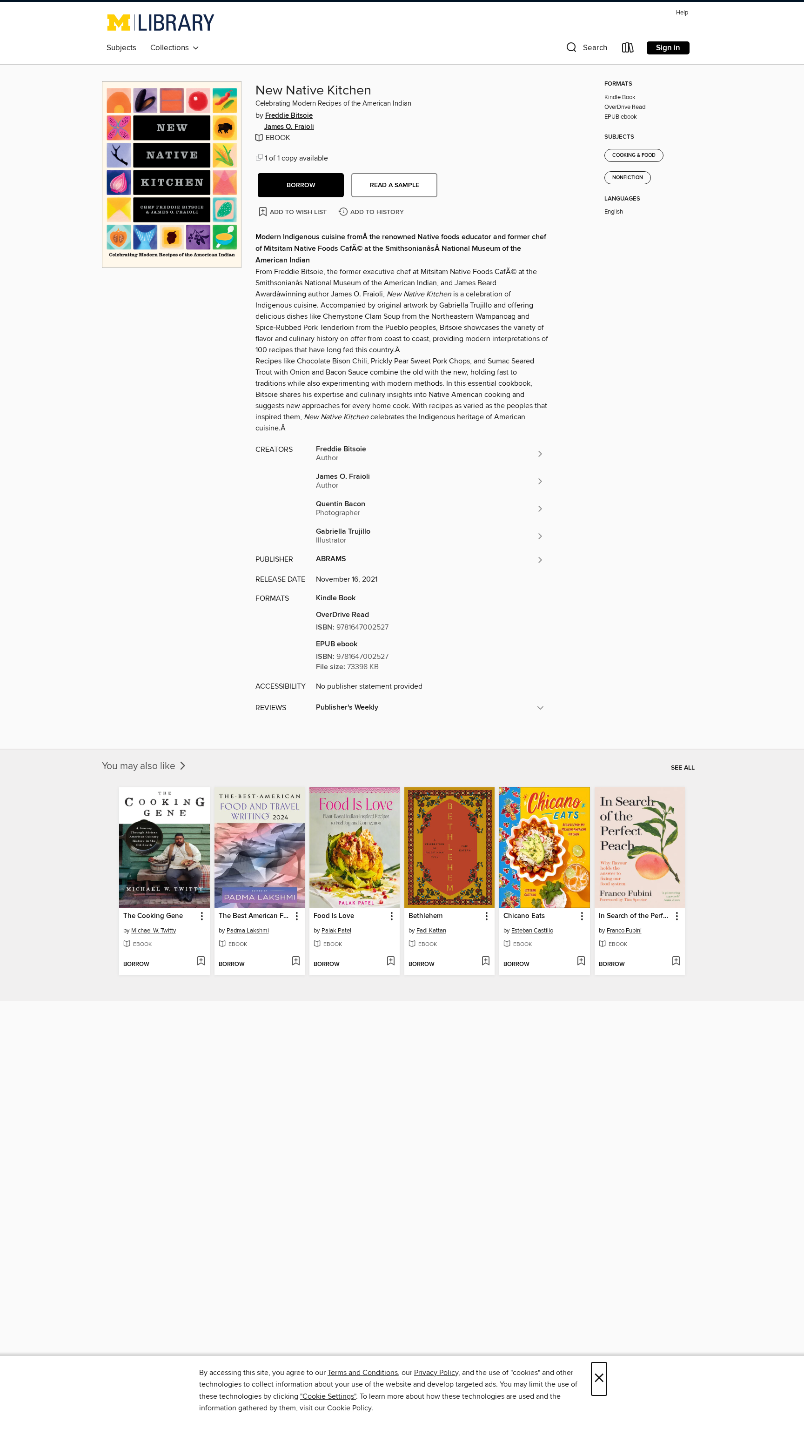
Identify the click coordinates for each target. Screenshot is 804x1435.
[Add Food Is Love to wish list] (390, 962)
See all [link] (683, 768)
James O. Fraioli (289, 127)
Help (682, 12)
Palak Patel (336, 930)
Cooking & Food (634, 155)
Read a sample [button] (394, 185)
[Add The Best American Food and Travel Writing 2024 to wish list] (296, 962)
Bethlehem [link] (425, 916)
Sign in (668, 48)
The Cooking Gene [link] (153, 916)
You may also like (140, 766)
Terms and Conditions (363, 1372)
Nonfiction (627, 177)
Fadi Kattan (431, 930)
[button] (585, 49)
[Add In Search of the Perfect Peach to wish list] (676, 962)
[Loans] (628, 49)
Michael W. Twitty (153, 930)
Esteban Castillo (532, 930)
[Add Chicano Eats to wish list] (581, 962)
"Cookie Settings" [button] (328, 1396)
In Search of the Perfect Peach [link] (635, 916)
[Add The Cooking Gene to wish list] (201, 962)
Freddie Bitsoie (289, 116)
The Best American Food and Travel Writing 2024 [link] (255, 916)
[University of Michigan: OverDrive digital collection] (161, 22)
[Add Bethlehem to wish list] (485, 962)
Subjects (121, 48)
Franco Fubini (624, 930)
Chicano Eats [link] (524, 916)
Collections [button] (171, 48)
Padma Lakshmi (248, 930)
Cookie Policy (349, 1408)
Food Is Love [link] (334, 916)
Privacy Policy (436, 1372)
